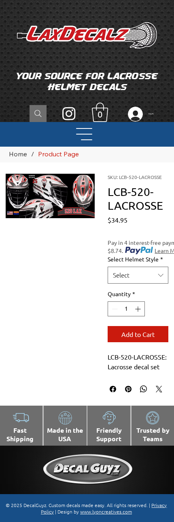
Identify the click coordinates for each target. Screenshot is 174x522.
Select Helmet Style (135, 259)
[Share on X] (159, 389)
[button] (100, 112)
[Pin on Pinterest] (128, 389)
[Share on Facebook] (113, 389)
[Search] (38, 113)
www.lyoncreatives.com (106, 511)
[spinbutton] (126, 309)
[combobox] (138, 275)
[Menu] (84, 134)
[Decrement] (114, 309)
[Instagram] (69, 113)
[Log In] (133, 114)
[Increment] (139, 309)
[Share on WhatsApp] (144, 389)
